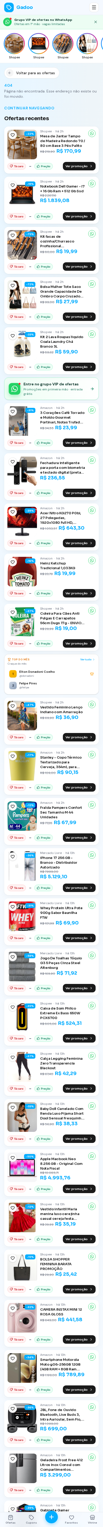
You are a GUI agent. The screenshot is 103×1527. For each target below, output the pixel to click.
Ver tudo (86, 659)
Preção (45, 166)
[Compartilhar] (92, 133)
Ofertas (11, 1522)
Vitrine (92, 1522)
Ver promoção (76, 166)
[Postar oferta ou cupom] (51, 1517)
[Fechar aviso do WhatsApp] (95, 22)
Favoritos (71, 1522)
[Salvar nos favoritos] (12, 135)
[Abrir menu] (94, 7)
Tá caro (19, 166)
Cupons (31, 1522)
